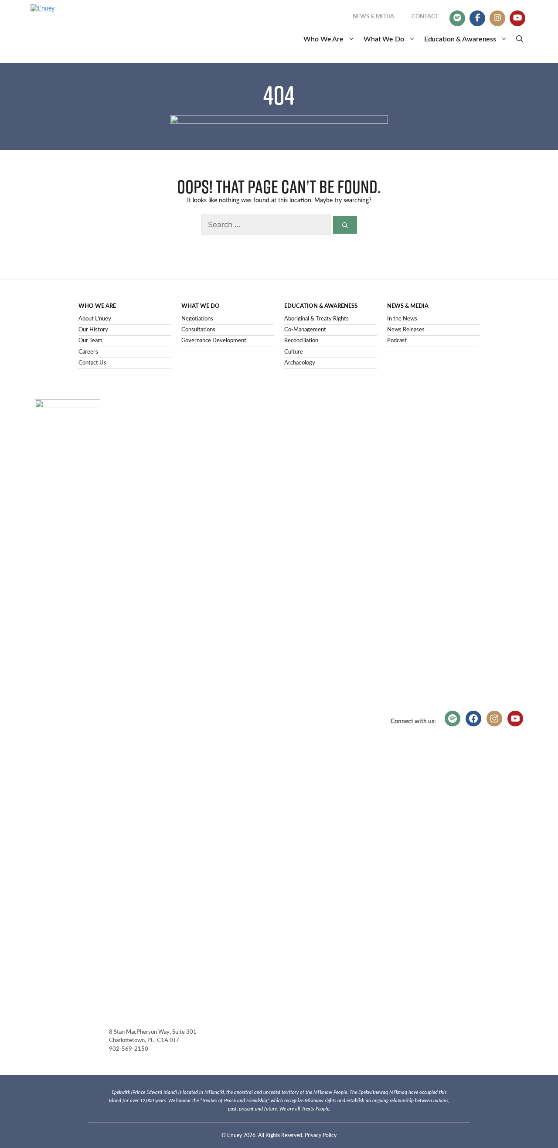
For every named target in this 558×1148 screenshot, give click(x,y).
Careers (88, 352)
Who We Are (323, 39)
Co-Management (305, 330)
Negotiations (197, 319)
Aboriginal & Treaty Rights (316, 319)
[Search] (345, 225)
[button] (519, 39)
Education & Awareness (460, 39)
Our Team (90, 341)
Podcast (397, 341)
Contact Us (92, 363)
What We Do (384, 39)
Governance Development (213, 341)
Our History (93, 330)
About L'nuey (94, 319)
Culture (293, 352)
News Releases (406, 330)
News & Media (373, 17)
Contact (425, 17)
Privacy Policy (321, 1135)
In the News (402, 319)
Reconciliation (301, 341)
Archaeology (299, 363)
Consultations (198, 330)
